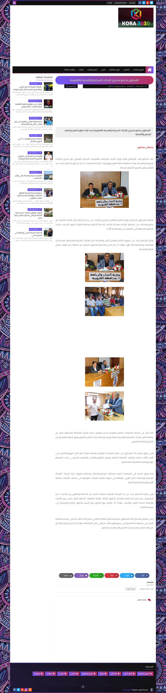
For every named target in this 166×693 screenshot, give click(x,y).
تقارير (109, 86)
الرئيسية (132, 2)
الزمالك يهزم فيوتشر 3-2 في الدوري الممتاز (30, 140)
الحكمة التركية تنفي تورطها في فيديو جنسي (28, 234)
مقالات (81, 69)
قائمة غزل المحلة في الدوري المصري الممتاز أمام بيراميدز (30, 157)
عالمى (73, 673)
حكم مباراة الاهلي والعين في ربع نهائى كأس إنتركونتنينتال (28, 123)
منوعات (37, 673)
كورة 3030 (126, 690)
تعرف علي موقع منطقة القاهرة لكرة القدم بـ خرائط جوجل (28, 105)
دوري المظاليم (114, 69)
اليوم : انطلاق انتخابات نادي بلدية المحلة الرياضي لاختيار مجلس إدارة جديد (28, 215)
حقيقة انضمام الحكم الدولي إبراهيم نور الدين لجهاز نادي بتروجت (27, 88)
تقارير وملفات (92, 69)
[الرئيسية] (149, 69)
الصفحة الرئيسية (119, 86)
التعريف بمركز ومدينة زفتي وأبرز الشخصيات (28, 177)
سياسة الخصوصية (120, 2)
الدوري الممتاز (138, 69)
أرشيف (110, 2)
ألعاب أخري (128, 673)
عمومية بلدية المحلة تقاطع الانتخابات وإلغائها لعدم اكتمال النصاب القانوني (29, 195)
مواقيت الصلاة (69, 69)
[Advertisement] (83, 48)
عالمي (103, 69)
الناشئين (126, 69)
